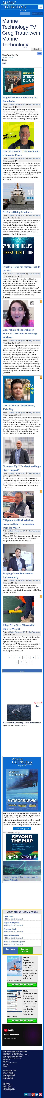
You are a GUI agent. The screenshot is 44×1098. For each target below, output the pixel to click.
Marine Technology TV (17, 104)
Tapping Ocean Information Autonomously (18, 575)
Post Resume (10, 949)
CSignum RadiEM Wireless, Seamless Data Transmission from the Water (18, 523)
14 (31, 662)
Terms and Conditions (10, 1063)
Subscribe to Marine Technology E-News (16, 1055)
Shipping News (8, 1085)
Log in (22, 671)
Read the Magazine (22, 828)
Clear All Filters (7, 57)
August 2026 (22, 765)
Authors (5, 1061)
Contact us (6, 1059)
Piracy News (7, 1086)
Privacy (5, 1066)
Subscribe (22, 985)
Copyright (6, 1064)
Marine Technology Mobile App (12, 1056)
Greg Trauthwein (34, 104)
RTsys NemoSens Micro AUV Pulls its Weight (18, 627)
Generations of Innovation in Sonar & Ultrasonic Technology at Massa (20, 333)
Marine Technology (9, 1075)
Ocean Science (8, 1077)
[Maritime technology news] (14, 8)
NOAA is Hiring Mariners (17, 212)
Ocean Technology (9, 1074)
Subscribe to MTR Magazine (12, 1053)
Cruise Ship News (8, 1088)
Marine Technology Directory (12, 1058)
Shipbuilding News (9, 1089)
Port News (6, 1083)
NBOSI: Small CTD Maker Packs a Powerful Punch (21, 153)
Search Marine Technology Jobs (22, 912)
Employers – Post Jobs (25, 950)
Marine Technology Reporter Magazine (15, 1051)
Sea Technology (8, 1072)
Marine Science (8, 1078)
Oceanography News (9, 1070)
